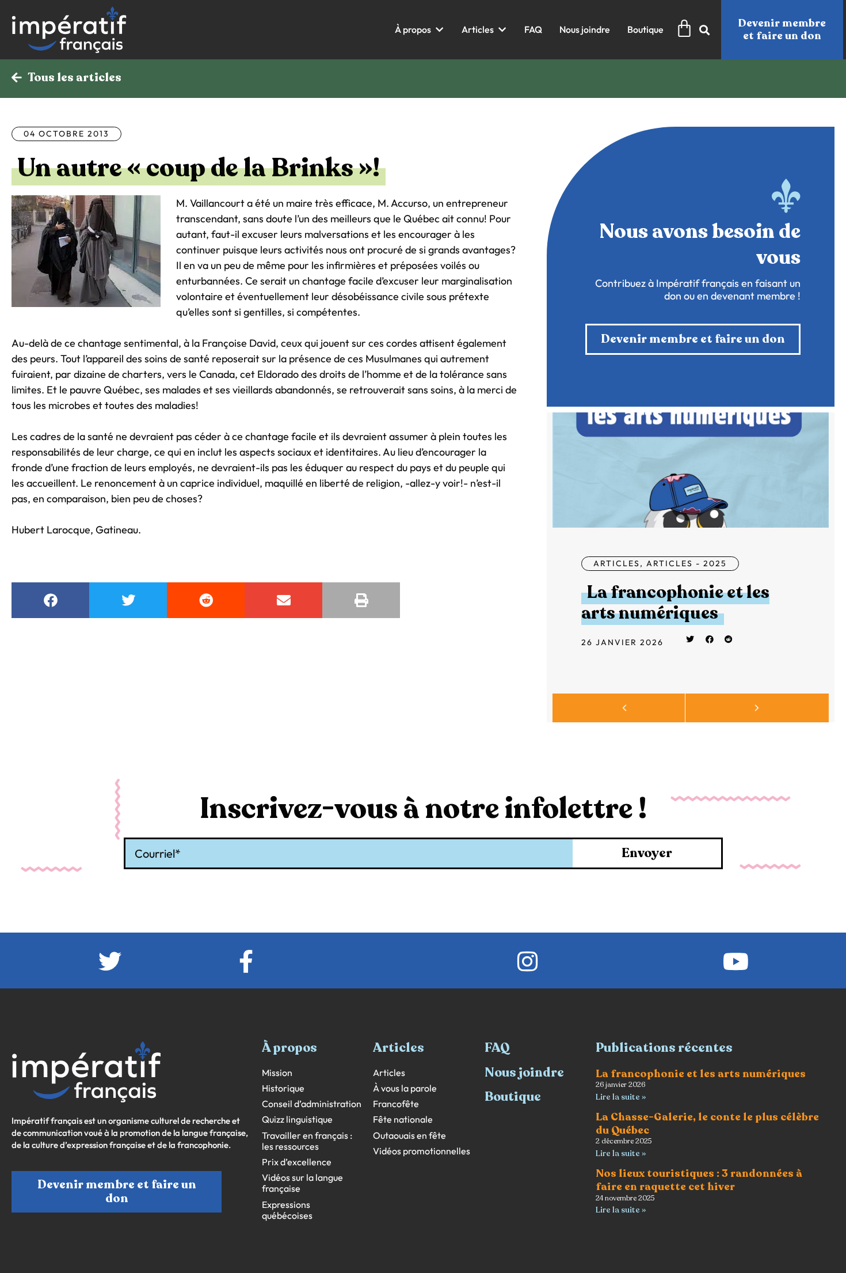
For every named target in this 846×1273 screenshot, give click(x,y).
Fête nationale (403, 1119)
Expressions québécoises (287, 1210)
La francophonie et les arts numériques (675, 603)
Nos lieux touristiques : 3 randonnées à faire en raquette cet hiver (699, 1180)
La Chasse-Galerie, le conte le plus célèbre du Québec (707, 1123)
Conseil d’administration (311, 1103)
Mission (277, 1072)
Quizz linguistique (297, 1119)
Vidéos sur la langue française (302, 1183)
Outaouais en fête (409, 1135)
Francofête (396, 1103)
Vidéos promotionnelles (421, 1151)
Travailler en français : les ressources (307, 1141)
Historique (283, 1088)
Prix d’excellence (296, 1162)
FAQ (497, 1047)
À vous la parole (405, 1088)
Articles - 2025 (686, 563)
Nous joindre (524, 1072)
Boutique (513, 1096)
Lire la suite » (621, 1097)
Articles (616, 563)
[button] (419, 30)
